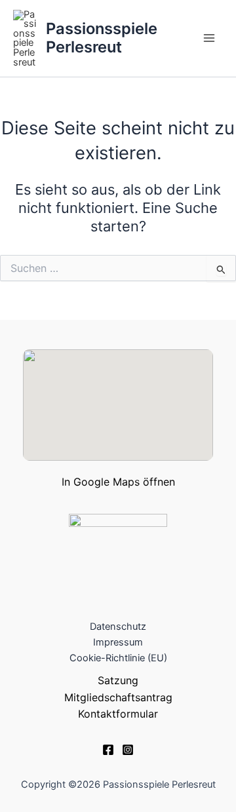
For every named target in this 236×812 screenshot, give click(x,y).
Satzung (118, 680)
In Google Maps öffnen (118, 481)
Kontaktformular (118, 713)
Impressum (118, 642)
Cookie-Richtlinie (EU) (118, 658)
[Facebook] (108, 750)
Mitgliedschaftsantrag (118, 697)
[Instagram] (128, 750)
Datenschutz (118, 626)
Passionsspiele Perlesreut (101, 37)
